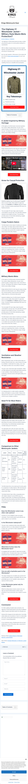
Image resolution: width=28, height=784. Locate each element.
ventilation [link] (5, 363)
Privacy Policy (17, 782)
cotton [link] (18, 129)
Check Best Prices (14, 107)
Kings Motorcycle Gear (10, 23)
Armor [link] (14, 452)
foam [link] (11, 211)
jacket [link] (19, 62)
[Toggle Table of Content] (19, 115)
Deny (14, 775)
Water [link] (25, 452)
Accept (14, 772)
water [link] (13, 501)
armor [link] (2, 202)
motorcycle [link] (18, 62)
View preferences (14, 779)
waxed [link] (16, 129)
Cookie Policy (11, 782)
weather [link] (17, 391)
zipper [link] (5, 365)
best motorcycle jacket (13, 56)
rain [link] (2, 375)
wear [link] (13, 51)
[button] (26, 759)
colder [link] (15, 391)
